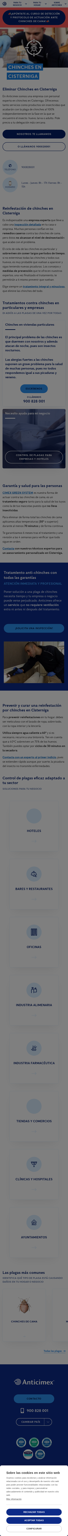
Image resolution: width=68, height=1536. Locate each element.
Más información (14, 1499)
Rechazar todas (34, 1512)
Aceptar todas (34, 1520)
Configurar (34, 1529)
